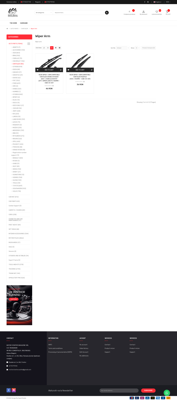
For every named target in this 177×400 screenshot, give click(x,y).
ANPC (50, 345)
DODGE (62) (16, 78)
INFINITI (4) (16, 97)
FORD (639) (16, 83)
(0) (53, 85)
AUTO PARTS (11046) (16, 44)
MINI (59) (16, 133)
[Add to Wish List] (37, 70)
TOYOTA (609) (17, 186)
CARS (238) (12, 214)
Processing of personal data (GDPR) (60, 352)
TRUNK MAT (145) (14, 273)
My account (83, 345)
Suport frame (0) (14, 260)
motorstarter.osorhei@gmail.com (20, 370)
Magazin (38, 2)
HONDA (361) (17, 89)
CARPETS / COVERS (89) (17, 210)
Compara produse (129, 14)
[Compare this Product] (60, 70)
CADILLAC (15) (17, 58)
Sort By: (113, 48)
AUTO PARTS (14, 28)
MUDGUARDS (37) (14, 242)
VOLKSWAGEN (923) (19, 188)
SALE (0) (11, 247)
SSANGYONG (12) (18, 175)
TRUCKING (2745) (14, 269)
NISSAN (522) (17, 139)
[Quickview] (49, 61)
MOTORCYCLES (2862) (16, 238)
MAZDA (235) (17, 128)
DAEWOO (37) (17, 72)
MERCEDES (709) (18, 130)
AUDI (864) (16, 53)
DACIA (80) (16, 69)
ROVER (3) (16, 161)
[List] (55, 48)
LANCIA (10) (16, 116)
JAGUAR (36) (17, 108)
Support (107, 352)
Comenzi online (12, 2)
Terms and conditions (55, 348)
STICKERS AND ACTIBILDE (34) (19, 256)
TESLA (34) (16, 183)
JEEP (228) (16, 111)
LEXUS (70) (16, 122)
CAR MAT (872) (14, 197)
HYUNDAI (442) (18, 94)
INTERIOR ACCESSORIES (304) (18, 234)
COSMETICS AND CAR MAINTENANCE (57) (16, 219)
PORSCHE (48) (17, 147)
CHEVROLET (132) (18, 61)
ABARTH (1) (16, 47)
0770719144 (13, 366)
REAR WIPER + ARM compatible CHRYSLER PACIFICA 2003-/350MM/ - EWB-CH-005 (80, 77)
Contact (107, 345)
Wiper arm (34, 28)
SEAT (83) (16, 166)
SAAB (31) (16, 163)
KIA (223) (16, 114)
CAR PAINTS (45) (14, 201)
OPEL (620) (16, 141)
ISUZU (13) (16, 100)
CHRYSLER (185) (18, 64)
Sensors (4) (12, 251)
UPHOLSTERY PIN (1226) (17, 278)
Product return (110, 348)
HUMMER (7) (17, 91)
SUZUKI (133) (17, 180)
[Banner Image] (19, 305)
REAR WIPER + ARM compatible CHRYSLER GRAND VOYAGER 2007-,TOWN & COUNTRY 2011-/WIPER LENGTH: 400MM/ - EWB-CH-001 (49, 79)
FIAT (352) (16, 80)
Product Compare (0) (148, 48)
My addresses (84, 356)
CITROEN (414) (17, 67)
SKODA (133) (17, 169)
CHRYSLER (24, 28)
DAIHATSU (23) (18, 75)
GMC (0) (15, 86)
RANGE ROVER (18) (19, 150)
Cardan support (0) (15, 206)
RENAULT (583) (18, 158)
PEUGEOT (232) (18, 144)
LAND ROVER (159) (19, 119)
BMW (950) (16, 55)
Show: (132, 48)
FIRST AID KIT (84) (15, 225)
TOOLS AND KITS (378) (16, 264)
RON (168, 2)
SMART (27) (17, 172)
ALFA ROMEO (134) (19, 50)
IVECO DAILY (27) (18, 105)
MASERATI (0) (17, 125)
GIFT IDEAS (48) (14, 229)
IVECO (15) (16, 103)
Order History (84, 348)
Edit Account (84, 352)
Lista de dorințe (157, 14)
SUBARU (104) (17, 177)
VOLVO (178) (17, 191)
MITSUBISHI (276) (18, 136)
